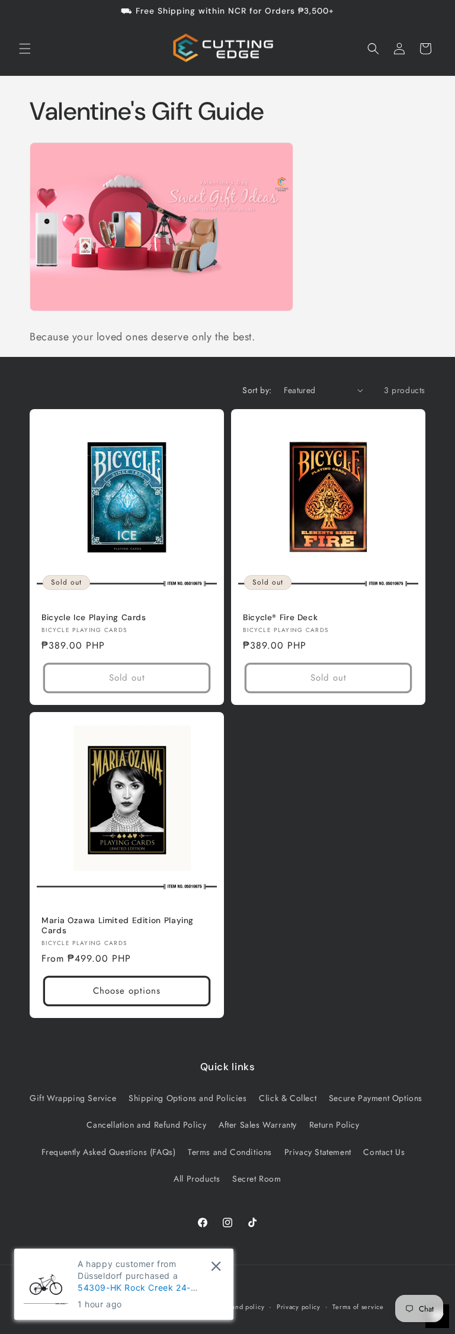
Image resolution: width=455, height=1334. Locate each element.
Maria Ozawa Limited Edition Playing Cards (117, 925)
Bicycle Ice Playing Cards (93, 617)
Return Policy (334, 1125)
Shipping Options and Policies (187, 1098)
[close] (216, 1266)
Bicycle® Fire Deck (280, 617)
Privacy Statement (317, 1152)
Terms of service (357, 1306)
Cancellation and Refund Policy (146, 1125)
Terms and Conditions (230, 1152)
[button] (25, 49)
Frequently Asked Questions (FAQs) (108, 1152)
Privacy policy (299, 1306)
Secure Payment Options (375, 1098)
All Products (197, 1179)
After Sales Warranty (258, 1125)
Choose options (127, 990)
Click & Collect (287, 1098)
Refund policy (242, 1306)
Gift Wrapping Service (73, 1098)
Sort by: (256, 390)
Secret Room (256, 1179)
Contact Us (384, 1152)
